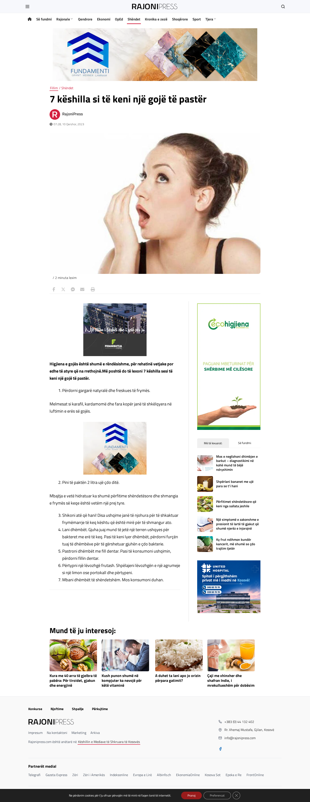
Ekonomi (103, 19)
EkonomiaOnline (188, 774)
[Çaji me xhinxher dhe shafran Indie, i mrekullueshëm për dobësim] (231, 655)
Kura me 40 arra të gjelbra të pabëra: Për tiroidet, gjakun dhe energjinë (73, 680)
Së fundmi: (244, 443)
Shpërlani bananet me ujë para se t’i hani (234, 483)
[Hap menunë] (27, 6)
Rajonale (63, 19)
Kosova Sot (213, 774)
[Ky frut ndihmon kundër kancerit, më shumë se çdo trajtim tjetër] (205, 544)
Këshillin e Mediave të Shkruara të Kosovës (109, 741)
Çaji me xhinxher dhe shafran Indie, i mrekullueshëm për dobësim (231, 680)
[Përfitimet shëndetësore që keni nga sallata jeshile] (205, 504)
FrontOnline (255, 774)
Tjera (209, 19)
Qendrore (85, 19)
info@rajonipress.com (240, 737)
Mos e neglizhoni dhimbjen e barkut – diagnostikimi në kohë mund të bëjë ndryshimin (237, 463)
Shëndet (134, 19)
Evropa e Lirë (142, 774)
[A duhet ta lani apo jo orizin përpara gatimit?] (179, 655)
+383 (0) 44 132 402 (239, 721)
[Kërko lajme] (283, 6)
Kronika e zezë (156, 19)
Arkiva (95, 732)
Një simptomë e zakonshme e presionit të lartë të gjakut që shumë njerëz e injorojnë (237, 524)
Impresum (35, 732)
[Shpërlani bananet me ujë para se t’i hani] (205, 484)
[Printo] (92, 289)
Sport (197, 19)
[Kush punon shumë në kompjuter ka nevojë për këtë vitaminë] (125, 655)
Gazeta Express (56, 774)
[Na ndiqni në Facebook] (220, 749)
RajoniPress (72, 114)
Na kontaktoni (57, 732)
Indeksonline (119, 774)
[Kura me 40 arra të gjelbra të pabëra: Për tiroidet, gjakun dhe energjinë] (73, 655)
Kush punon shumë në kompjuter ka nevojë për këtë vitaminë (122, 680)
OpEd (119, 19)
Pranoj (191, 795)
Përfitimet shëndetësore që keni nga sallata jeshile (236, 504)
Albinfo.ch (164, 774)
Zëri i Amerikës (94, 774)
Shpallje (78, 708)
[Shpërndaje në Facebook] (54, 289)
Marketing (78, 732)
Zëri (75, 774)
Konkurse (35, 708)
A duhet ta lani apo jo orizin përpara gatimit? (178, 678)
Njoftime (57, 708)
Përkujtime (100, 708)
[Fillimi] (29, 19)
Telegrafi (34, 774)
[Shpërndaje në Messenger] (73, 289)
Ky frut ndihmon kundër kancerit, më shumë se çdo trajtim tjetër (235, 544)
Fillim (54, 87)
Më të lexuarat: (213, 443)
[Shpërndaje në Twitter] (63, 289)
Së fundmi (44, 19)
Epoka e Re (233, 774)
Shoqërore (180, 19)
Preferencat (217, 795)
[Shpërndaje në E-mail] (82, 289)
